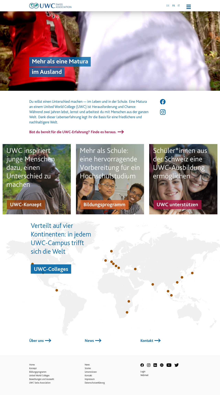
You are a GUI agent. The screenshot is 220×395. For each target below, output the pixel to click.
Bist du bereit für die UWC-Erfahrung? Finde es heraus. (73, 132)
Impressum (90, 379)
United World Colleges (39, 375)
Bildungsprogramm (37, 372)
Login (142, 371)
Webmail (144, 375)
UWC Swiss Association (40, 382)
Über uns (37, 340)
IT (179, 5)
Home (32, 364)
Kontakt (147, 340)
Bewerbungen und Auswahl (41, 379)
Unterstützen (91, 372)
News (90, 340)
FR (173, 5)
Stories (88, 368)
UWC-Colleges (51, 269)
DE (167, 5)
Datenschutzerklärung (95, 382)
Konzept (33, 368)
